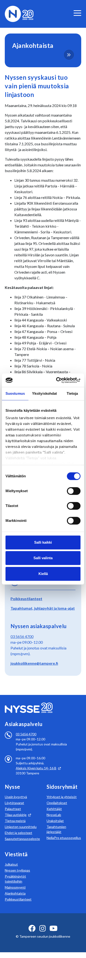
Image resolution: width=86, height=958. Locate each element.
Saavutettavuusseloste (22, 839)
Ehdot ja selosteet (18, 833)
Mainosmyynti (15, 887)
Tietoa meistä (15, 821)
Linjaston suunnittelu (21, 827)
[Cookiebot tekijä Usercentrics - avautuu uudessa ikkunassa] (61, 380)
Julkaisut (11, 864)
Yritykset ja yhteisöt (62, 797)
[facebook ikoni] (32, 928)
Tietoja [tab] (72, 393)
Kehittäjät (54, 809)
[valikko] (77, 13)
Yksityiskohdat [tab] (44, 393)
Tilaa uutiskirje (16, 815)
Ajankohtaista (15, 893)
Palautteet (13, 809)
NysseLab (54, 815)
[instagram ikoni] (42, 928)
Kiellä (43, 574)
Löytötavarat (14, 803)
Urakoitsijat (55, 821)
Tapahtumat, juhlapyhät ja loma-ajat (43, 608)
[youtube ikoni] (53, 928)
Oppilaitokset (57, 803)
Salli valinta (43, 558)
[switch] (74, 491)
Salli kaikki (43, 542)
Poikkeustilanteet (26, 598)
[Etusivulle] (19, 13)
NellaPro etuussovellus (64, 838)
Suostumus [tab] (15, 393)
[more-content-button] (69, 55)
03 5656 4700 (22, 636)
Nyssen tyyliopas (17, 870)
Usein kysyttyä (16, 797)
